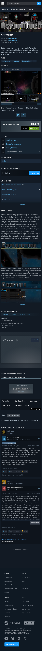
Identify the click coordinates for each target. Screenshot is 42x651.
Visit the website (8, 194)
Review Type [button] (6, 401)
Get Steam (25, 601)
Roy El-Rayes (12, 38)
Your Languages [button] (13, 415)
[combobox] (22, 3)
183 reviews (19, 483)
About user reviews (7, 377)
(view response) (7, 541)
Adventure (6, 61)
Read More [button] (35, 523)
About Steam (8, 577)
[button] (5, 9)
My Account (26, 613)
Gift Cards (7, 592)
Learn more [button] (34, 173)
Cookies (7, 613)
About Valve (26, 577)
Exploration (26, 61)
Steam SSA (8, 581)
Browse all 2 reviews (21, 550)
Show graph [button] (34, 409)
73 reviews (10, 433)
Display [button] (27, 405)
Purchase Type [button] (20, 401)
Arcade (16, 61)
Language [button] (33, 401)
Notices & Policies (10, 609)
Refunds (7, 616)
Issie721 (9, 481)
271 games (10, 483)
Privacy (6, 601)
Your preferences (20, 377)
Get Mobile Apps (12, 644)
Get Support (26, 609)
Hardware (25, 585)
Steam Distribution (10, 588)
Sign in (3, 108)
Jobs (23, 581)
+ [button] (34, 61)
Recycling (25, 588)
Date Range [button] (6, 405)
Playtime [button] (17, 405)
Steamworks (8, 585)
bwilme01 (10, 431)
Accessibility (8, 605)
